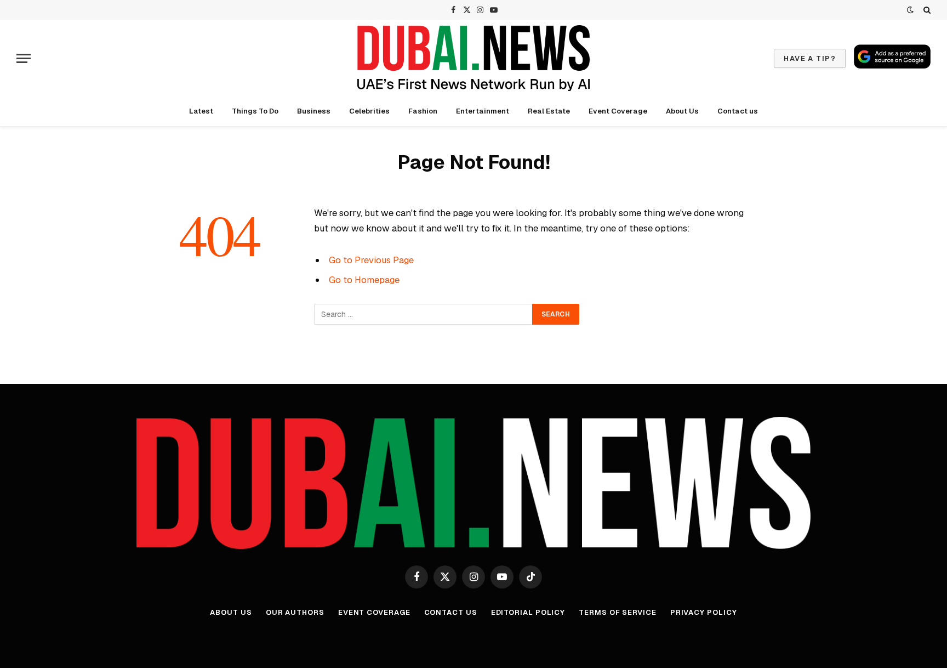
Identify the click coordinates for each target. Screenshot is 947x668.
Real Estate (549, 111)
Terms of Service (618, 612)
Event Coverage (618, 111)
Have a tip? (810, 58)
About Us (682, 111)
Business (313, 111)
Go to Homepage (364, 280)
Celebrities (369, 111)
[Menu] (23, 58)
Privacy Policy (703, 612)
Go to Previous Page (371, 260)
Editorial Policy (528, 612)
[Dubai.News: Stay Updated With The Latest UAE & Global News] (473, 58)
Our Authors (295, 612)
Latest (201, 111)
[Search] (926, 10)
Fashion (422, 111)
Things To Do (255, 111)
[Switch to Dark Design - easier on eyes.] (910, 10)
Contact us (737, 111)
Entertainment (482, 111)
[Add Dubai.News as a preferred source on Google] (892, 56)
